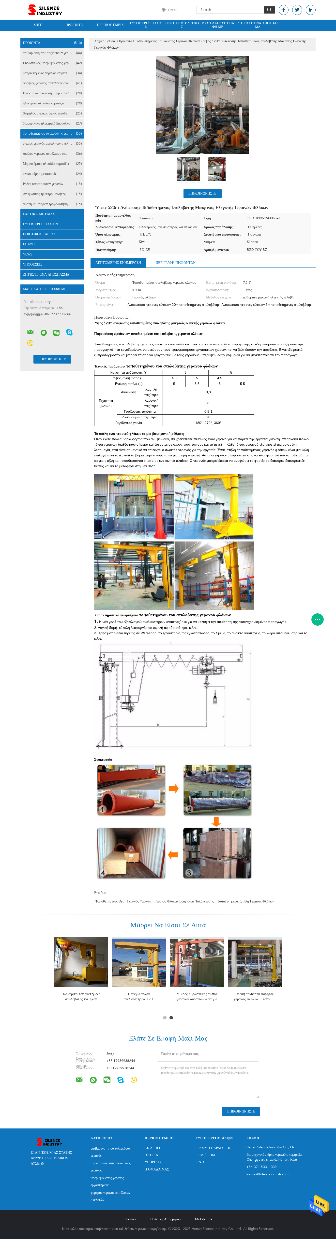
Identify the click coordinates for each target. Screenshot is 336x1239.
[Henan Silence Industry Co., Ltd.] (30, 332)
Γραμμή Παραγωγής (213, 1148)
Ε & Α (200, 1162)
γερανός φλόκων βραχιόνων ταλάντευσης (184, 901)
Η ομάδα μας (157, 1169)
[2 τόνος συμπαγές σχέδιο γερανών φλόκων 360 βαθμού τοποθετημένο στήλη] (139, 964)
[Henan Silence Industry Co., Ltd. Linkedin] (311, 10)
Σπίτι (38, 25)
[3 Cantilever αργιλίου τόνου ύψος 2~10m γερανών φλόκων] (255, 964)
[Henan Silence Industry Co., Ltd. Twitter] (297, 10)
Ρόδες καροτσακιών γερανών (52, 184)
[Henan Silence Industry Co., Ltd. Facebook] (284, 10)
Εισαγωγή (153, 1148)
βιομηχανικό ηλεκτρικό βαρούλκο (52, 123)
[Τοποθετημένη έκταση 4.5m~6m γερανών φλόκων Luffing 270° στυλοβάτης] (81, 964)
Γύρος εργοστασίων (146, 25)
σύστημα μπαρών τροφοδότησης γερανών (52, 204)
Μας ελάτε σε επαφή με (217, 25)
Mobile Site (204, 1219)
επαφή (29, 244)
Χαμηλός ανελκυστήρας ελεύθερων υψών (52, 113)
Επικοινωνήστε (202, 193)
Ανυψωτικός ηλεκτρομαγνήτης (52, 194)
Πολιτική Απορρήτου (165, 1219)
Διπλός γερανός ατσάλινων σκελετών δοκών (53, 153)
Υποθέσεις (32, 264)
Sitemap (129, 1219)
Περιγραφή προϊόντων (176, 263)
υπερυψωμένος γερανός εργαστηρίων (52, 73)
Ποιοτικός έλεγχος (182, 25)
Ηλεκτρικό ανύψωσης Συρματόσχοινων (52, 93)
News (27, 254)
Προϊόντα (74, 25)
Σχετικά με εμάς (39, 214)
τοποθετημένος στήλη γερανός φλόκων (245, 901)
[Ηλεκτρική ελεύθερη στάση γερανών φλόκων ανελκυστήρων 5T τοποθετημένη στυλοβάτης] (197, 964)
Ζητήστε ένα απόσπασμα (257, 25)
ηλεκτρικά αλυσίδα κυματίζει (52, 103)
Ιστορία (151, 1155)
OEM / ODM (205, 1155)
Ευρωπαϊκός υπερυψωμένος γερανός (52, 63)
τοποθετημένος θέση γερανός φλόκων (123, 901)
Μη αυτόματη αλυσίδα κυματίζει (52, 164)
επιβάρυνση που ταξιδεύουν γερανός (52, 53)
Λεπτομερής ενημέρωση (118, 263)
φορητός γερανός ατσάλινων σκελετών (52, 83)
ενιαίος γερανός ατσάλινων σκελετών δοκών (53, 143)
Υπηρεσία (153, 1162)
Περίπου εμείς (110, 25)
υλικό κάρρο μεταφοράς (52, 174)
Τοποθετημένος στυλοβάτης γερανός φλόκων (53, 133)
